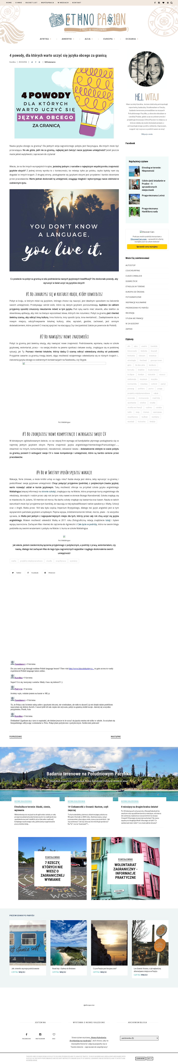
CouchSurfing (133, 270)
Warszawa (157, 412)
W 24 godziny (132, 323)
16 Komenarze (50, 62)
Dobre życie (131, 281)
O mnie (18, 2)
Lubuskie (151, 374)
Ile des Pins (140, 365)
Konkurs (152, 365)
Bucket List (32, 2)
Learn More (140, 1058)
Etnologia (132, 360)
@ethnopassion (89, 1005)
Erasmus (152, 355)
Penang (131, 388)
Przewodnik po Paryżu (137, 307)
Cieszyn (142, 355)
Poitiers (141, 388)
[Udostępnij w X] (32, 62)
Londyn (141, 374)
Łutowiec (142, 421)
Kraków (141, 370)
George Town (156, 360)
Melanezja (132, 379)
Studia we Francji (134, 318)
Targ (137, 412)
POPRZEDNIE (16, 737)
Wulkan (145, 417)
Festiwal (143, 360)
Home (9, 2)
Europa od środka (135, 292)
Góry (129, 365)
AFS (129, 346)
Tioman (146, 412)
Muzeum (143, 379)
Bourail (154, 351)
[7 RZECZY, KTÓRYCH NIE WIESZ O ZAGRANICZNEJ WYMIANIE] (52, 899)
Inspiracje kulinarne (136, 302)
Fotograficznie (133, 297)
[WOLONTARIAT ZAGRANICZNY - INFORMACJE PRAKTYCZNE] (125, 899)
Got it (150, 1058)
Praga (159, 388)
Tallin (130, 412)
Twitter (18, 573)
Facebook (34, 573)
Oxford (154, 384)
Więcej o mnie (147, 134)
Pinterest (51, 573)
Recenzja (130, 313)
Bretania (131, 355)
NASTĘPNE (116, 737)
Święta (152, 421)
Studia (49, 561)
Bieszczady (132, 351)
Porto (151, 388)
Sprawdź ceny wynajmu (147, 246)
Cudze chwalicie (134, 276)
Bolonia (144, 351)
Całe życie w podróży (87, 524)
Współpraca (47, 2)
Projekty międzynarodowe (31, 561)
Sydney (149, 407)
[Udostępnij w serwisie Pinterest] (39, 62)
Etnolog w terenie (135, 286)
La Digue (131, 374)
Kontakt (76, 2)
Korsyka (131, 370)
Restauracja (144, 398)
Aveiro (144, 346)
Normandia (132, 384)
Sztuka (159, 407)
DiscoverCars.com (139, 239)
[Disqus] (64, 622)
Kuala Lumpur (153, 370)
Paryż (163, 384)
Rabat (156, 393)
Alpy (136, 346)
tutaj (108, 520)
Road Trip (156, 398)
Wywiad (131, 421)
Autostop (131, 265)
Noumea (143, 384)
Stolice (143, 403)
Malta (13, 561)
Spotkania (132, 403)
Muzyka (154, 379)
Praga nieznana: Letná (153, 195)
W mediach (63, 2)
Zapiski (129, 329)
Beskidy (154, 346)
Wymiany (73, 561)
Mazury (162, 374)
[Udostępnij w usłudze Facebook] (35, 62)
